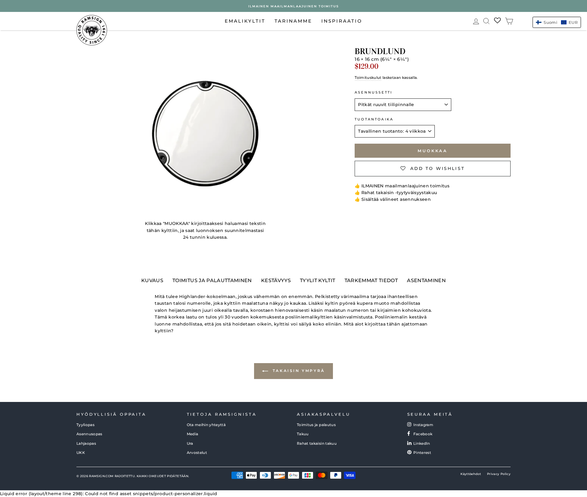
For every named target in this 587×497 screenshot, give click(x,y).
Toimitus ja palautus (316, 424)
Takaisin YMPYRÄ (298, 371)
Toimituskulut (368, 77)
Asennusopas (89, 434)
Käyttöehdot (470, 474)
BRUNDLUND (380, 51)
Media (192, 434)
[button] (557, 22)
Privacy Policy (499, 474)
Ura (190, 443)
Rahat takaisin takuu (317, 443)
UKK (80, 452)
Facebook (423, 434)
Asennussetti (373, 92)
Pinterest (422, 452)
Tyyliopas (85, 424)
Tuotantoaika (374, 119)
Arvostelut (197, 452)
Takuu (303, 434)
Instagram (423, 424)
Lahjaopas (86, 443)
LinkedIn (421, 443)
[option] (293, 6)
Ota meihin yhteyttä (206, 424)
